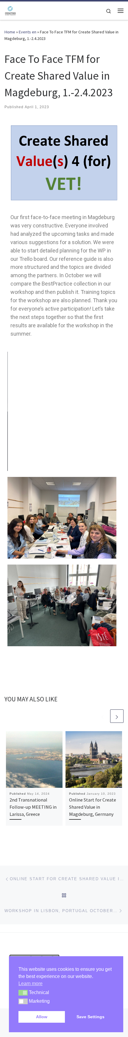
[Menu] (121, 10)
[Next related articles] (117, 716)
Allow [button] (41, 1016)
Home (9, 32)
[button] (23, 993)
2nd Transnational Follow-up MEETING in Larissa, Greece (33, 807)
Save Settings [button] (90, 1016)
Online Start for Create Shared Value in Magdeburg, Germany (92, 807)
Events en (27, 32)
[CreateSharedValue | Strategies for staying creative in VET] (10, 10)
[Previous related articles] (102, 716)
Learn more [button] (30, 983)
